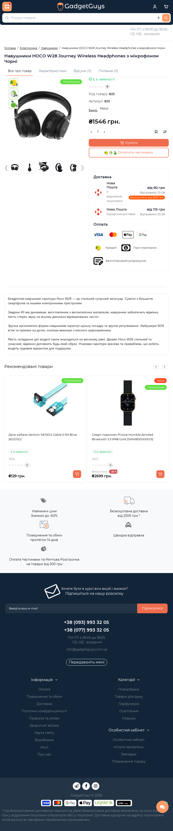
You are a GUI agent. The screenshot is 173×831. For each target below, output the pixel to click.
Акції (44, 747)
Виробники (44, 740)
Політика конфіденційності (44, 711)
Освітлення (128, 711)
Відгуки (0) (82, 71)
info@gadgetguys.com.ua (86, 649)
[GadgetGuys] (81, 6)
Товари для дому (129, 697)
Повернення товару (129, 761)
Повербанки (128, 689)
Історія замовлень (129, 747)
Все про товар (20, 71)
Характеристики (52, 71)
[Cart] (166, 6)
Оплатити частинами (135, 152)
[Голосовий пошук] (158, 18)
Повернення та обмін (44, 697)
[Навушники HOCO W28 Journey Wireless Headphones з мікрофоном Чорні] (44, 117)
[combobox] (86, 18)
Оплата (44, 689)
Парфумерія (128, 704)
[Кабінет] (154, 6)
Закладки (129, 754)
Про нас (44, 754)
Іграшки (129, 718)
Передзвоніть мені (86, 662)
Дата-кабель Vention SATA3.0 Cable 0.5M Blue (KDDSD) (43, 437)
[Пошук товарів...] (166, 18)
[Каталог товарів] (7, 6)
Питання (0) (108, 71)
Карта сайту (44, 733)
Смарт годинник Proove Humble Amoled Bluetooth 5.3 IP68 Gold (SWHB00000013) (122, 437)
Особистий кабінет (129, 740)
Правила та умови (44, 718)
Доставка (44, 704)
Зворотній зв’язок (44, 725)
